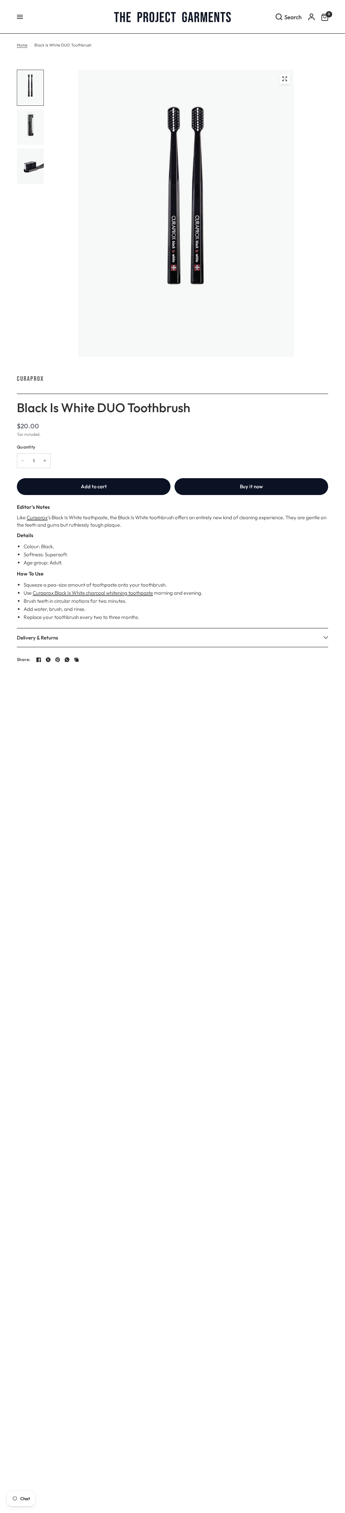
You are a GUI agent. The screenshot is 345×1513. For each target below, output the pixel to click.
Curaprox (30, 379)
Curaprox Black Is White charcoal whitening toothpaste (93, 593)
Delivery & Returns (37, 637)
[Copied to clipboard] (76, 660)
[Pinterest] (58, 660)
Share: (24, 659)
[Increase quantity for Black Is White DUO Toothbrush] (44, 461)
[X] (48, 660)
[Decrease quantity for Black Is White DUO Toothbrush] (22, 461)
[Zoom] (285, 79)
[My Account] (311, 17)
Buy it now (251, 486)
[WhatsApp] (67, 660)
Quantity (26, 447)
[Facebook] (39, 660)
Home (22, 44)
